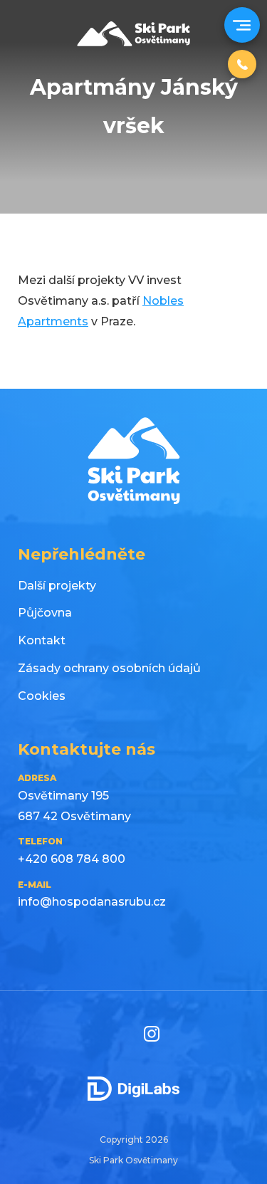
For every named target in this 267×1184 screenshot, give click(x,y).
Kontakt (42, 640)
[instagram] (151, 1034)
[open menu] (240, 25)
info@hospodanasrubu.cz (92, 901)
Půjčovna (45, 612)
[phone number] (242, 64)
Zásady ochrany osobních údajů (109, 668)
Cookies (42, 696)
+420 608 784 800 (71, 859)
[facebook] (112, 1034)
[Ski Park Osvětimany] (134, 42)
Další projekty (57, 585)
